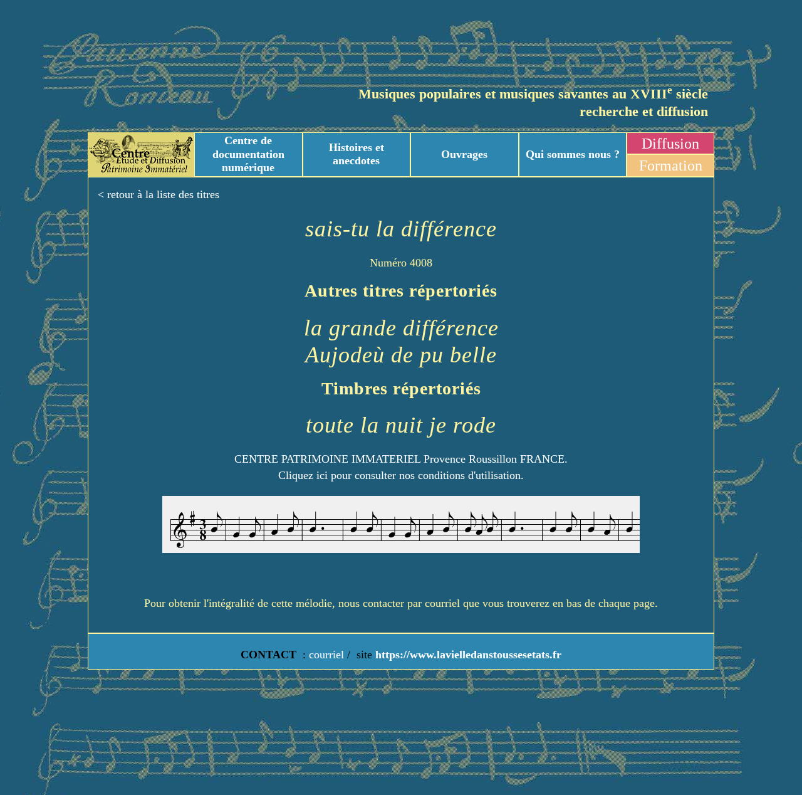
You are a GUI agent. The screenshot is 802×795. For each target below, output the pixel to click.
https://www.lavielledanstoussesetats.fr (466, 654)
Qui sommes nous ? (573, 154)
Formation (670, 165)
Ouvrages (464, 154)
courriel (326, 654)
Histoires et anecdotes (356, 154)
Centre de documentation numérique (248, 154)
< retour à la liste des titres (158, 194)
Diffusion (670, 143)
